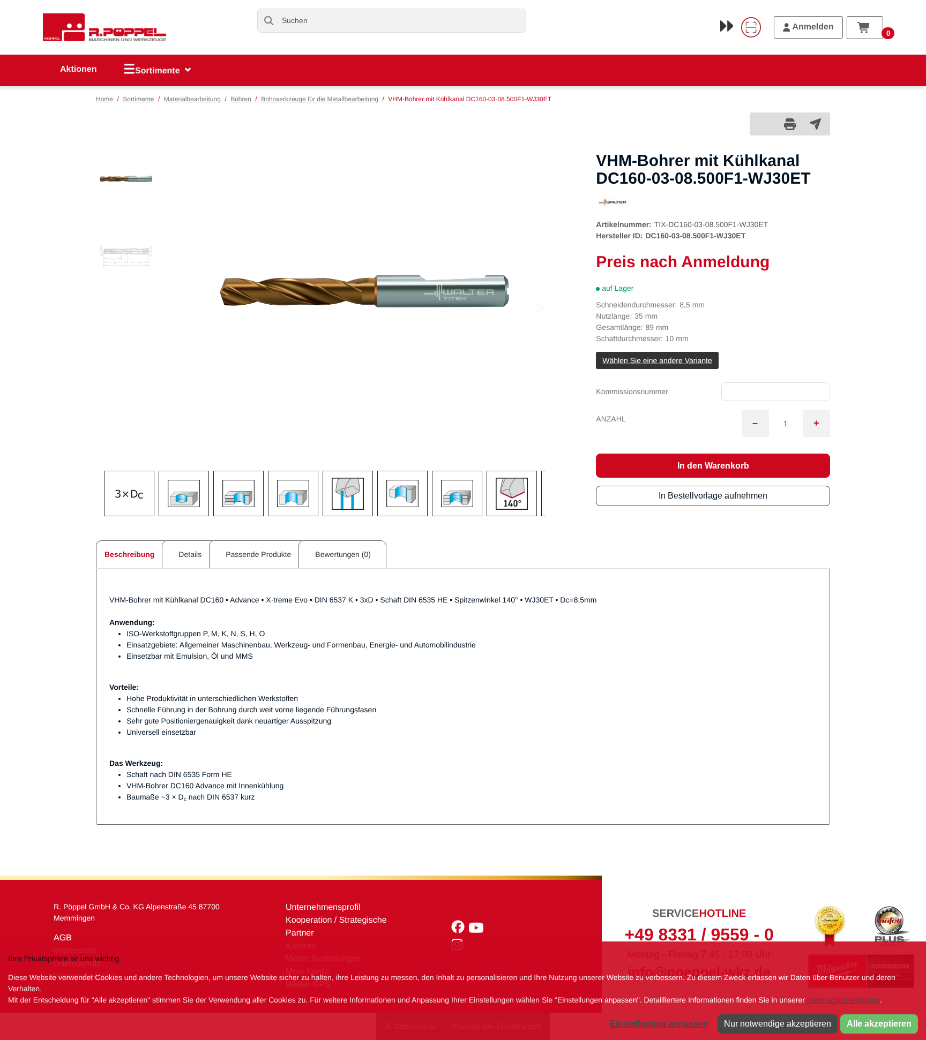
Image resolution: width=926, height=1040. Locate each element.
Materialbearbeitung (192, 99)
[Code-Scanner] (751, 27)
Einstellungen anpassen (659, 1023)
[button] (126, 179)
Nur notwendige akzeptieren (777, 1023)
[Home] (104, 27)
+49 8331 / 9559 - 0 (698, 934)
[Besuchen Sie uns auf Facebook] (460, 929)
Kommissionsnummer (632, 391)
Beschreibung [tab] (129, 554)
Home (104, 99)
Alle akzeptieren (879, 1023)
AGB (63, 938)
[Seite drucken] (790, 124)
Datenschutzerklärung (843, 1000)
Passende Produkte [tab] (258, 554)
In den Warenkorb (713, 465)
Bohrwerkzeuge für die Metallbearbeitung (319, 99)
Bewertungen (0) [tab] (343, 554)
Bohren (240, 99)
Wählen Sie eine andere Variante (657, 360)
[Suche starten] (269, 21)
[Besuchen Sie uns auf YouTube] (477, 929)
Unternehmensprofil (323, 907)
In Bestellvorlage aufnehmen (713, 495)
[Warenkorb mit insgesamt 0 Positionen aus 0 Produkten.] (865, 27)
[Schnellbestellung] (726, 25)
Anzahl (610, 419)
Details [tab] (189, 554)
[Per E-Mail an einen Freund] (815, 123)
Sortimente (138, 99)
